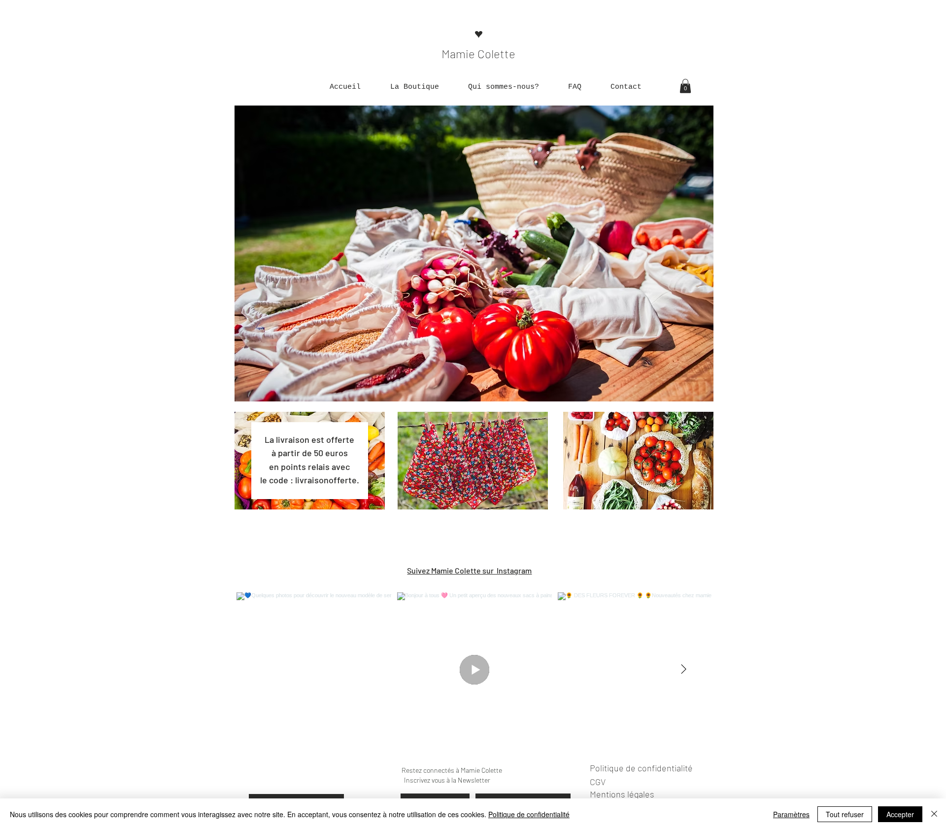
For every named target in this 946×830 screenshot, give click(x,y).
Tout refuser (845, 814)
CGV (598, 781)
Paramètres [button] (791, 814)
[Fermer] (934, 814)
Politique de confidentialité (529, 814)
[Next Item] (683, 669)
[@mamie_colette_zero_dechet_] (538, 570)
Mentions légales (622, 794)
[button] (414, 87)
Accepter (900, 814)
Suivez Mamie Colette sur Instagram (469, 570)
